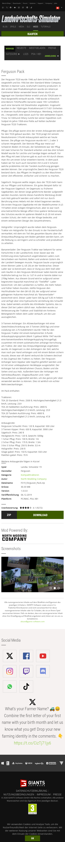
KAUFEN (32, 34)
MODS (35, 26)
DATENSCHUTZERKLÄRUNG (31, 790)
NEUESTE (21, 48)
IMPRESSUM (43, 794)
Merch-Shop (6, 3)
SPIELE (13, 26)
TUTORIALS (45, 26)
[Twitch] (23, 7)
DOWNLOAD (40, 515)
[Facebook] (11, 7)
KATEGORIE (11, 53)
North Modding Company (34, 478)
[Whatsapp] (3, 7)
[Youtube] (15, 7)
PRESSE (57, 794)
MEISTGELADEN (37, 48)
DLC (28, 26)
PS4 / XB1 (36, 53)
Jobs (55, 3)
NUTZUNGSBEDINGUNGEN (18, 794)
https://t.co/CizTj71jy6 (32, 743)
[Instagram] (19, 7)
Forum (25, 3)
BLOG (5, 26)
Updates (32, 3)
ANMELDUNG (50, 56)
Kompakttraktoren (30, 474)
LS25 (25, 53)
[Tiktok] (32, 7)
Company (48, 3)
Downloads (17, 3)
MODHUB (10, 48)
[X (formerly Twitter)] (7, 7)
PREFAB (52, 48)
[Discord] (27, 7)
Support (40, 3)
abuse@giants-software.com (33, 621)
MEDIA (21, 26)
